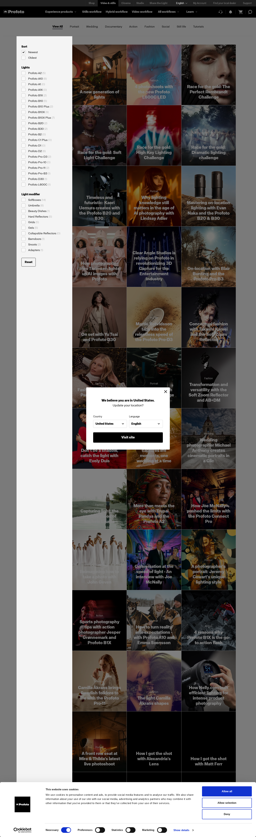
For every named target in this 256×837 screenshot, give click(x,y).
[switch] (100, 830)
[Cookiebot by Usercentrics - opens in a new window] (22, 830)
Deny (227, 814)
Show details (181, 830)
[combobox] (110, 424)
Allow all (227, 791)
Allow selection (227, 802)
